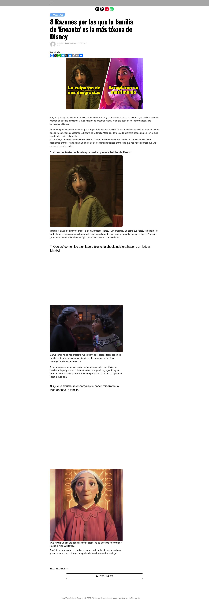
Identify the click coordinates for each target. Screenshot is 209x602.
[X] (55, 56)
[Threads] (66, 56)
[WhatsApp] (59, 56)
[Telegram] (63, 56)
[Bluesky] (70, 56)
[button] (52, 3)
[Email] (77, 56)
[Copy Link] (73, 56)
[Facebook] (52, 56)
